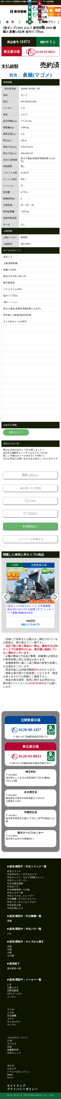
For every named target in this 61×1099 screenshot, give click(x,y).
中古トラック (14, 871)
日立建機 (11, 1015)
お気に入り (51, 14)
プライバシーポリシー (22, 1089)
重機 (9, 921)
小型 (9, 952)
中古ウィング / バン (17, 880)
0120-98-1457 (29, 730)
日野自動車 (13, 990)
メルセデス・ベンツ (17, 1037)
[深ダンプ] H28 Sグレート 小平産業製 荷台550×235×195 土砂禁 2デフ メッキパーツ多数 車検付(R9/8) (30, 609)
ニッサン (11, 997)
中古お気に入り (15, 908)
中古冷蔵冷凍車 (15, 883)
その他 (10, 955)
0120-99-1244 (34, 14)
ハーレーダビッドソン (18, 1072)
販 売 (10, 22)
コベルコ (11, 1043)
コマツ (10, 1019)
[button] (6, 597)
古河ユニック (14, 1053)
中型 (9, 949)
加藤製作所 (13, 1050)
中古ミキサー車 (15, 893)
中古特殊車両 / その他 (18, 889)
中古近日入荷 (14, 905)
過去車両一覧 (14, 968)
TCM (9, 1040)
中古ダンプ (13, 886)
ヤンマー (11, 1025)
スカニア (11, 1068)
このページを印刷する (30, 539)
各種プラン (49, 22)
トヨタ (10, 1012)
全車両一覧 (58, 14)
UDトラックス (14, 993)
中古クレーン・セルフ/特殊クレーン (25, 877)
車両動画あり (30, 526)
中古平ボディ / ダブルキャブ (21, 874)
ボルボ (10, 1065)
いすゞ (10, 984)
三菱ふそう (13, 987)
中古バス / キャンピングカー (21, 902)
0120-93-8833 (44, 8)
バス (9, 933)
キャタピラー (14, 1022)
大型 (9, 946)
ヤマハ (10, 1078)
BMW (10, 1075)
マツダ (10, 1009)
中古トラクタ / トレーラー (20, 896)
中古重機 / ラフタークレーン (21, 899)
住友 (9, 1046)
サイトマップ (16, 1085)
